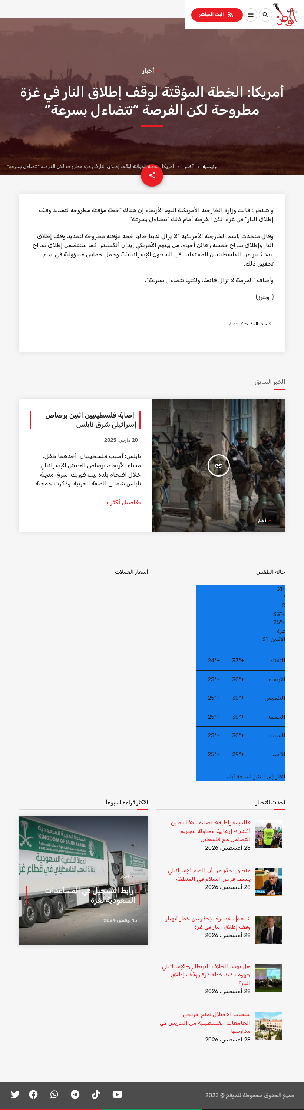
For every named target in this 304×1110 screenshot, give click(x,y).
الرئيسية (210, 166)
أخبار (189, 166)
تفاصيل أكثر (120, 502)
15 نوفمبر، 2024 (120, 920)
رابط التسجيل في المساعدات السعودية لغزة (90, 895)
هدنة (233, 323)
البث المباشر (216, 14)
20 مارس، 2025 (121, 440)
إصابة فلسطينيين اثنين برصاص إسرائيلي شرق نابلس (91, 420)
